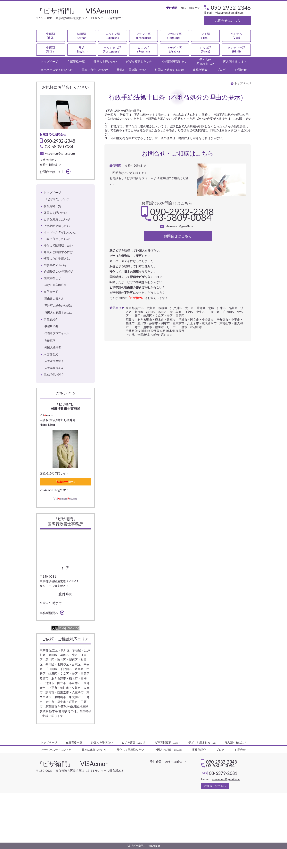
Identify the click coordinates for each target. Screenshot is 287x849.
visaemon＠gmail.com (229, 12)
